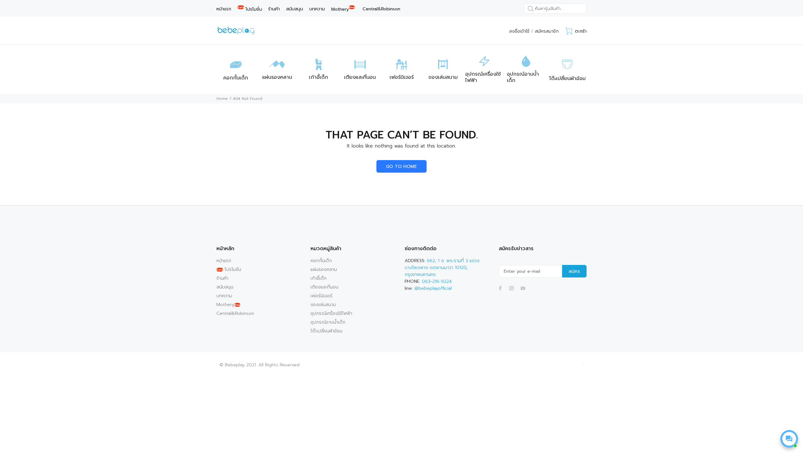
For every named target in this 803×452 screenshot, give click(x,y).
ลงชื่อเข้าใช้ (519, 31)
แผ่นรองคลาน (324, 269)
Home (222, 98)
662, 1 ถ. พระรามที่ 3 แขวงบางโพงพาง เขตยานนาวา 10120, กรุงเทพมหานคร (442, 267)
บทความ (224, 296)
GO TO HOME (401, 166)
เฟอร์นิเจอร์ (321, 296)
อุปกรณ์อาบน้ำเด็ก (328, 322)
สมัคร (574, 271)
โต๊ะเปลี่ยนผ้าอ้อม (327, 331)
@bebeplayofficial (433, 288)
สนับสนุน (224, 287)
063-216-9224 (437, 281)
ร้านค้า (222, 278)
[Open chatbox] (789, 439)
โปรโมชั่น (228, 269)
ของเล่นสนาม (323, 304)
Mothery (228, 304)
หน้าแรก (223, 260)
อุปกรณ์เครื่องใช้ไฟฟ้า (331, 313)
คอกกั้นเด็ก (321, 260)
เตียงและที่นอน (324, 287)
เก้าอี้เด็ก (319, 278)
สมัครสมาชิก (547, 31)
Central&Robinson (235, 313)
